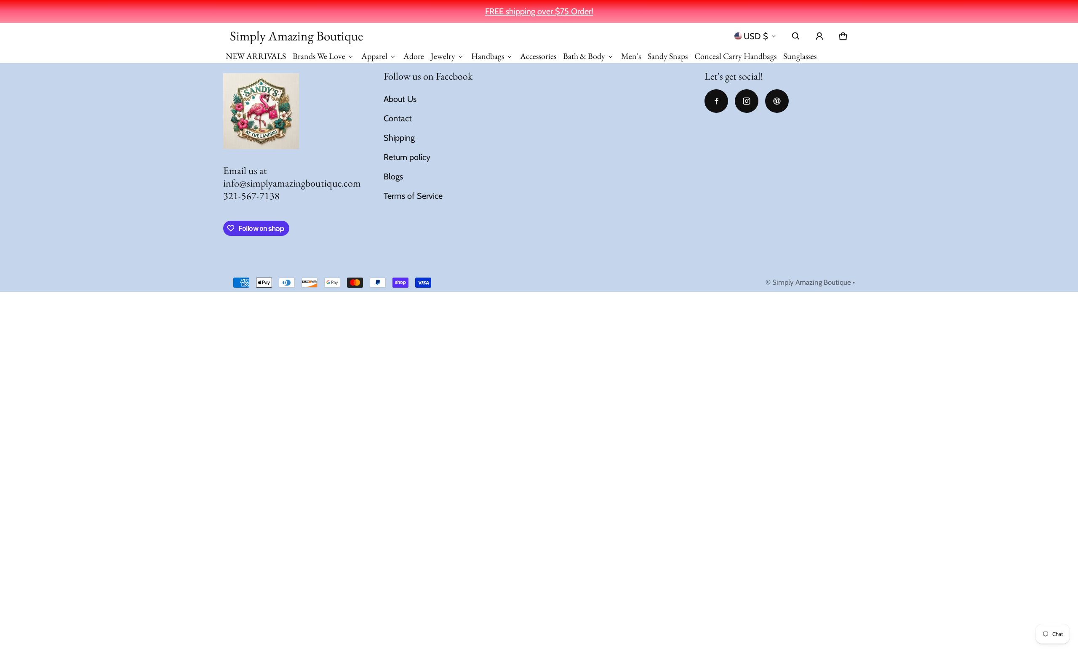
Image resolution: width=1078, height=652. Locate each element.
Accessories (538, 56)
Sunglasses (800, 56)
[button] (796, 36)
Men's (631, 56)
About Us (400, 99)
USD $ (756, 36)
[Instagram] (746, 101)
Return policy (407, 157)
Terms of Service (413, 196)
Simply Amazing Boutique (811, 282)
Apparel (374, 56)
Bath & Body (584, 56)
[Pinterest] (777, 101)
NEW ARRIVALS (256, 56)
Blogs (393, 176)
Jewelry (443, 56)
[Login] (819, 36)
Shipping (399, 138)
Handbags (487, 56)
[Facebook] (716, 101)
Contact (398, 118)
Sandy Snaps (668, 56)
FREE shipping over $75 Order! (539, 11)
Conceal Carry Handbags (735, 56)
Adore (413, 56)
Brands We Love (319, 56)
